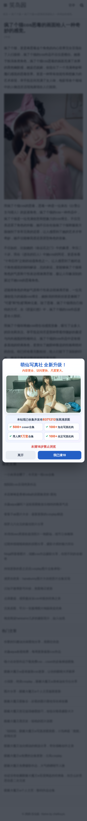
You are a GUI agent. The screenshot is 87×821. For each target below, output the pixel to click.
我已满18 (59, 455)
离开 (21, 455)
